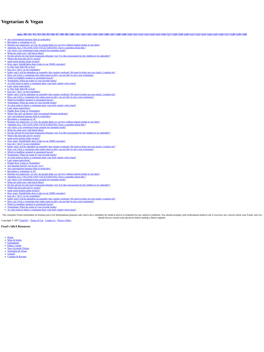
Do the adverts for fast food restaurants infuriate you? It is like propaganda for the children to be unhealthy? (58, 56)
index (20, 34)
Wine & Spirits (14, 240)
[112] (140, 34)
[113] (146, 34)
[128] (232, 34)
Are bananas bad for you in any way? (25, 165)
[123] (203, 34)
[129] (238, 34)
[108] (118, 34)
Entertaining (13, 243)
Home (10, 237)
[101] (77, 34)
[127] (226, 34)
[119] (180, 34)
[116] (163, 34)
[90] (25, 34)
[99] (67, 34)
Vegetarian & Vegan (17, 251)
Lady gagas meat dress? (18, 86)
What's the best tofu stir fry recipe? (24, 58)
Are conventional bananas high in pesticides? (29, 39)
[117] (169, 34)
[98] (62, 34)
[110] (129, 34)
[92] (35, 34)
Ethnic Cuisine (14, 245)
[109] (124, 34)
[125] (215, 34)
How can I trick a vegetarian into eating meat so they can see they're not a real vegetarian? (50, 75)
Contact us (50, 220)
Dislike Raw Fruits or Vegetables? (23, 111)
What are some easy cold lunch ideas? (25, 53)
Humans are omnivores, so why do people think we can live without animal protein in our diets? (53, 45)
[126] (221, 34)
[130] (244, 34)
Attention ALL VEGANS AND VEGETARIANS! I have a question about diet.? (46, 47)
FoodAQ (24, 220)
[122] (197, 34)
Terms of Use (36, 220)
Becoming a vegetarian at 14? (21, 42)
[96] (53, 34)
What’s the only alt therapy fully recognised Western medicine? (37, 113)
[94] (44, 34)
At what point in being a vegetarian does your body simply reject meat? (41, 83)
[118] (174, 34)
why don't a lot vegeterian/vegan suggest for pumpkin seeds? (36, 50)
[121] (192, 34)
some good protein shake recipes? (23, 61)
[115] (157, 34)
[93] (39, 34)
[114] (152, 34)
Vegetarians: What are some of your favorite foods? (32, 80)
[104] (95, 34)
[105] (100, 34)
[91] (30, 34)
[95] (48, 34)
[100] (71, 34)
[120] (186, 34)
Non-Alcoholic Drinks (18, 248)
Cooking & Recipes (16, 256)
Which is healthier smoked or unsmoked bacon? (30, 78)
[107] (112, 34)
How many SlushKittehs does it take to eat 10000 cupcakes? (36, 64)
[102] (83, 34)
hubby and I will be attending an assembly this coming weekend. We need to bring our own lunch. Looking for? (61, 72)
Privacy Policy (64, 220)
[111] (135, 34)
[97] (57, 34)
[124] (209, 34)
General (11, 254)
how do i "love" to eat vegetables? (23, 69)
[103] (89, 34)
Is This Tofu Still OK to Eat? (21, 67)
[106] (106, 34)
